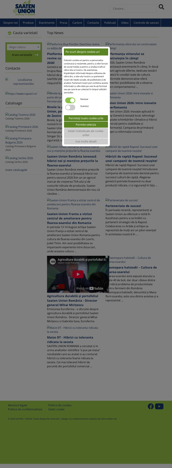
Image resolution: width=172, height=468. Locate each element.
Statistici (84, 106)
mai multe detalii (86, 141)
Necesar (84, 99)
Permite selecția (86, 124)
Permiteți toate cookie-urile (86, 118)
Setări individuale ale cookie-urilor (86, 133)
